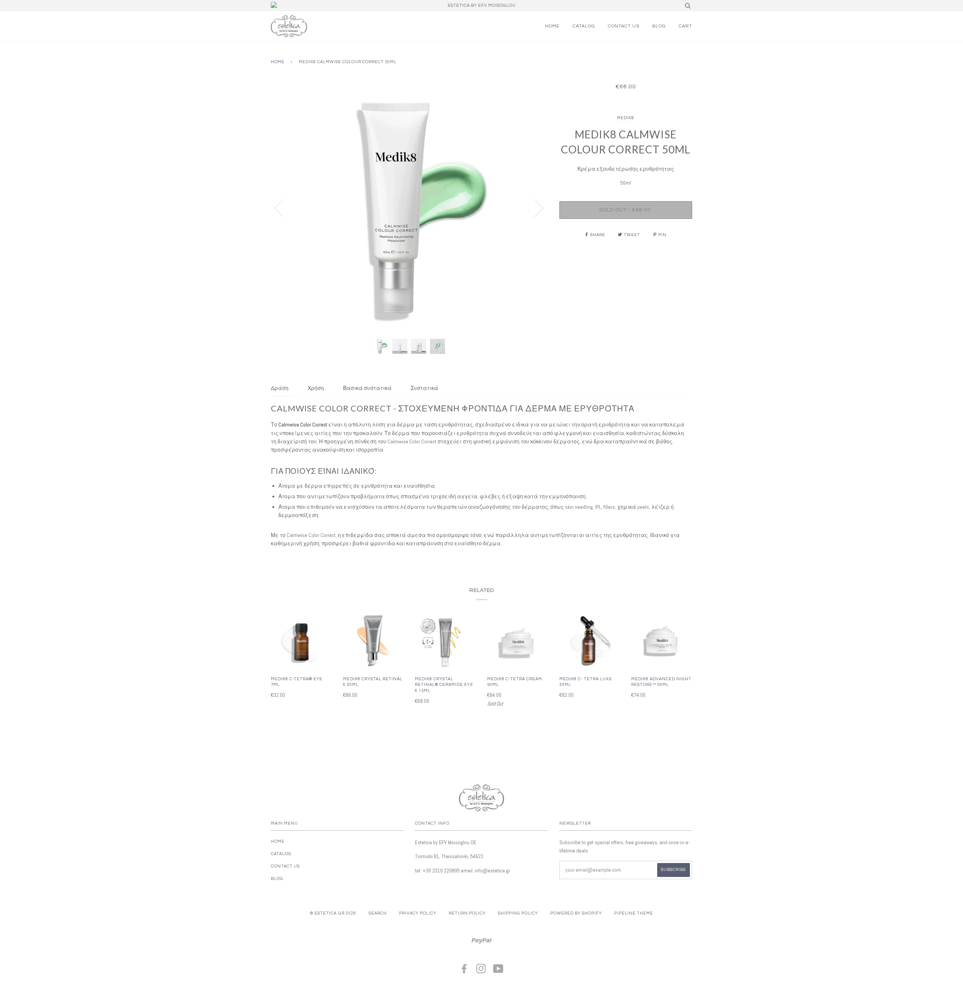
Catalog (584, 26)
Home (552, 26)
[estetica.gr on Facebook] (464, 971)
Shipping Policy (518, 913)
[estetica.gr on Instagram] (481, 971)
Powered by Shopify (576, 913)
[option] (409, 207)
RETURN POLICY (467, 913)
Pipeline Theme (633, 913)
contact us (623, 26)
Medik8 (625, 118)
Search (378, 913)
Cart (685, 26)
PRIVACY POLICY (417, 913)
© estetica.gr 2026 (333, 913)
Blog (659, 26)
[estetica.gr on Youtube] (498, 971)
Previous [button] (283, 207)
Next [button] (534, 207)
